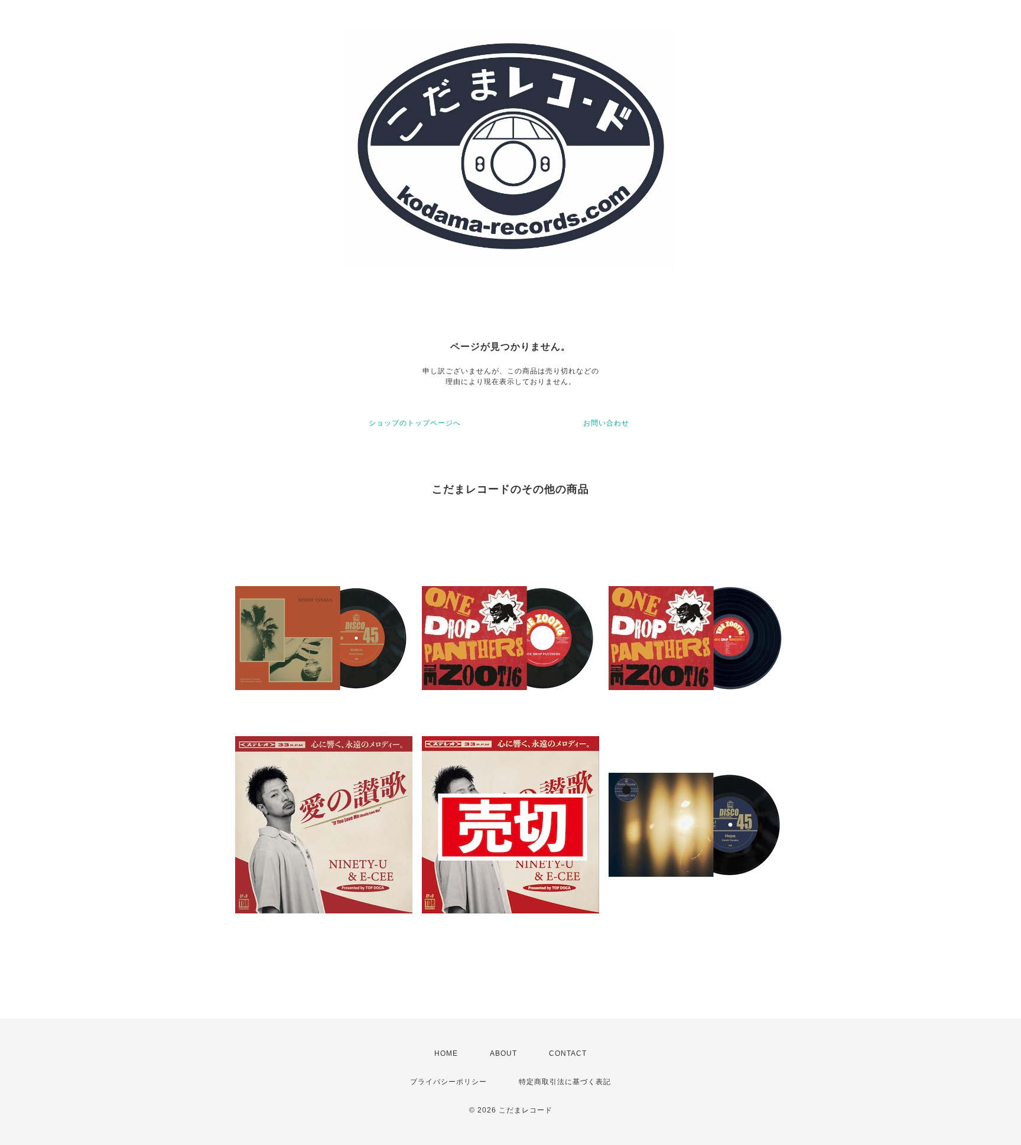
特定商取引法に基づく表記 (565, 1082)
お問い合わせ (606, 423)
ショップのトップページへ (415, 423)
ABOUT (503, 1053)
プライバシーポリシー (448, 1082)
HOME (446, 1053)
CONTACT (568, 1053)
